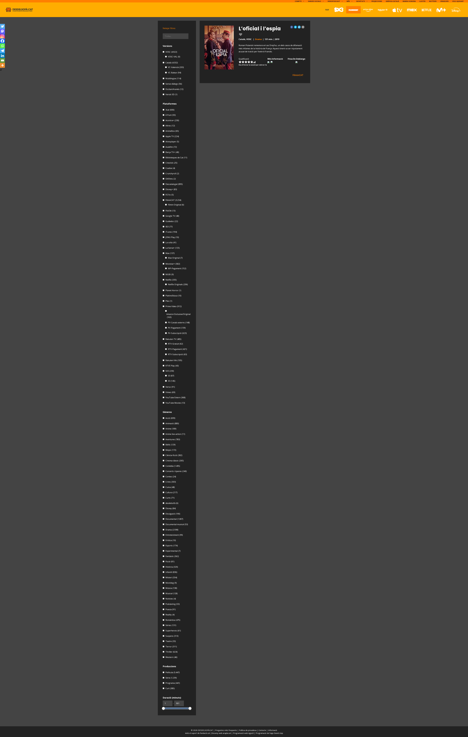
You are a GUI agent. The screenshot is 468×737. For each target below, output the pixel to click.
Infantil (171, 572)
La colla (171, 242)
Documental (174, 519)
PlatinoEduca (173, 295)
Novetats (360, 1)
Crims (171, 481)
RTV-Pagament (177, 349)
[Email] (2, 60)
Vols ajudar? (458, 1)
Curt (170, 688)
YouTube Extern (175, 397)
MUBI (170, 274)
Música (171, 588)
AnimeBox (172, 131)
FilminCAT (173, 200)
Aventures (173, 439)
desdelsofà (172, 503)
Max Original (175, 258)
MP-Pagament (177, 268)
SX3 (170, 371)
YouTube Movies (175, 403)
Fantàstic (172, 556)
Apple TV (172, 136)
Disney (171, 508)
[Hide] (1, 70)
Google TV (172, 216)
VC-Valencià (176, 67)
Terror (171, 646)
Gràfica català (392, 1)
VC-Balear (174, 72)
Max (170, 253)
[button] (291, 27)
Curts (170, 497)
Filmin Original (176, 204)
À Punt (171, 115)
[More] (2, 65)
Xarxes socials (314, 1)
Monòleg (171, 583)
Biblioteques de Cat (176, 157)
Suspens (172, 636)
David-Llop (278, 733)
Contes (171, 476)
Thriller (171, 651)
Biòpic (171, 450)
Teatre (171, 641)
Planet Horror (173, 290)
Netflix (171, 279)
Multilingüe (173, 78)
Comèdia (173, 466)
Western (171, 657)
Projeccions (376, 1)
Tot (327, 10)
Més (348, 1)
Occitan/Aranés (174, 89)
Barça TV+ (172, 152)
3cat (170, 109)
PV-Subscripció (177, 333)
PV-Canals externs (179, 322)
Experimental (173, 551)
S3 (171, 375)
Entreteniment (174, 535)
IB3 (169, 226)
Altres (170, 125)
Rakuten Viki (174, 360)
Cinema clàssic (175, 460)
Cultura (171, 492)
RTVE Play (172, 365)
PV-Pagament (177, 327)
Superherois (173, 630)
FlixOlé (171, 210)
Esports (172, 545)
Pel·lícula (173, 672)
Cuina (170, 487)
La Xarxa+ (173, 248)
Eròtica (171, 540)
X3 (171, 381)
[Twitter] (2, 26)
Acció (170, 418)
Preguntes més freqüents (226, 730)
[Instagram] (2, 36)
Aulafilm (171, 147)
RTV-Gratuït (175, 343)
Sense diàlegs (174, 83)
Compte (298, 1)
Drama (258, 39)
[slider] (163, 708)
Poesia (171, 609)
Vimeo (170, 392)
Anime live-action (175, 434)
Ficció (170, 561)
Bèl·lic (171, 444)
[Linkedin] (2, 55)
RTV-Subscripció (177, 354)
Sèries (171, 625)
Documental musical (177, 524)
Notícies (433, 1)
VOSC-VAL (174, 56)
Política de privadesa (248, 730)
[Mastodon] (2, 31)
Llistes (422, 1)
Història (172, 567)
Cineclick (171, 162)
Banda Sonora (409, 1)
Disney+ (171, 189)
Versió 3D (171, 94)
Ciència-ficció (174, 455)
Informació (272, 730)
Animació (172, 423)
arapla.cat (227, 733)
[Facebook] (2, 41)
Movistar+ (173, 263)
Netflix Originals (178, 284)
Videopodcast (334, 1)
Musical (172, 593)
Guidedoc (172, 221)
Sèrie (171, 677)
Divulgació (173, 513)
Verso (170, 387)
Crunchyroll (172, 173)
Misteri (171, 577)
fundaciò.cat (205, 733)
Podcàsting (173, 604)
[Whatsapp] (2, 45)
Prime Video (174, 306)
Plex (169, 301)
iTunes (171, 232)
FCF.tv (170, 194)
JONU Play (172, 237)
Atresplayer (172, 141)
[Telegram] (2, 50)
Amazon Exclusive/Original (178, 316)
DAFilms (171, 178)
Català (172, 62)
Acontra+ (172, 120)
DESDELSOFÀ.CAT (205, 730)
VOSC (171, 52)
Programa (173, 683)
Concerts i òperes (176, 471)
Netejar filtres (169, 28)
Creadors (444, 1)
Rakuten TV (173, 339)
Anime (171, 428)
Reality (170, 614)
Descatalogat (174, 184)
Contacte (262, 730)
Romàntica (173, 620)
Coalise (170, 168)
